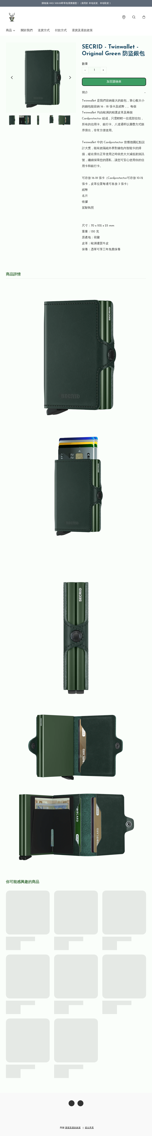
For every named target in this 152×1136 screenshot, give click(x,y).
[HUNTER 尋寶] (12, 17)
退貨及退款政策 (82, 30)
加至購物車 (114, 81)
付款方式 (61, 30)
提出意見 (89, 1128)
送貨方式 (44, 30)
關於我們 (27, 30)
